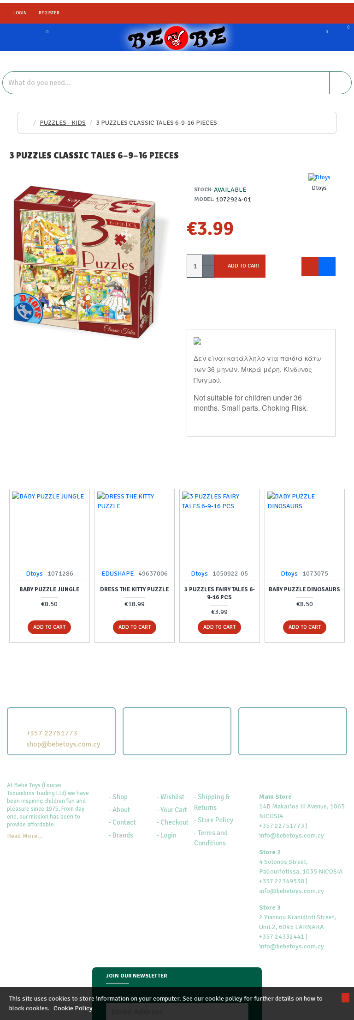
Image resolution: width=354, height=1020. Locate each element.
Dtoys (34, 573)
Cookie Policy (73, 1008)
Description (209, 318)
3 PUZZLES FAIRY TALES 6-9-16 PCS (219, 593)
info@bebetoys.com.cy (291, 835)
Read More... (25, 836)
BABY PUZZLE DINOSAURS (304, 589)
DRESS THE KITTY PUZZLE (134, 589)
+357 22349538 (281, 881)
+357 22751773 (281, 826)
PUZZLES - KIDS (63, 123)
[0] (37, 37)
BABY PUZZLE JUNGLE (49, 589)
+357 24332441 (281, 937)
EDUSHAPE (117, 573)
